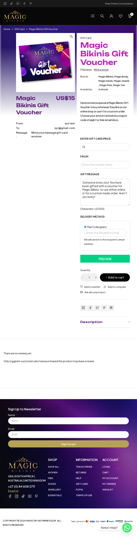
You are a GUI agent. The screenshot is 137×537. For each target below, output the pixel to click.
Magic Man (106, 85)
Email (11, 428)
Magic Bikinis (105, 76)
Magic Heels (105, 80)
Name (11, 415)
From (84, 156)
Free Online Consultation (119, 3)
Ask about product (95, 292)
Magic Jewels (121, 80)
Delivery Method (92, 216)
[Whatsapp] (127, 528)
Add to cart (116, 277)
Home (7, 29)
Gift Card (19, 29)
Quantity (85, 270)
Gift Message (89, 174)
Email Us (13, 490)
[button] (71, 36)
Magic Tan (119, 85)
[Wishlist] (120, 16)
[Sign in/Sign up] (111, 16)
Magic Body (121, 76)
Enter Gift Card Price (95, 138)
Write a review (101, 69)
